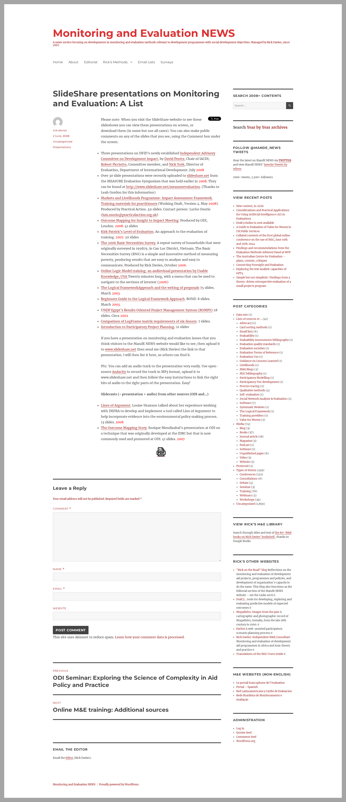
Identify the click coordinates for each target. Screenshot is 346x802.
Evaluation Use (249, 356)
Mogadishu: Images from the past (257, 612)
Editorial (90, 62)
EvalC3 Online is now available (255, 223)
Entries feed (243, 732)
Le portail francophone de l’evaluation (260, 683)
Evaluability (247, 335)
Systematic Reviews (252, 407)
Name (58, 569)
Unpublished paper (252, 453)
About (73, 62)
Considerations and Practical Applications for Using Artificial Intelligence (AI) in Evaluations (262, 214)
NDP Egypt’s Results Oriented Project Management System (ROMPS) (158, 310)
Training (245, 491)
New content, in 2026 (250, 206)
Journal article (249, 436)
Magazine (246, 441)
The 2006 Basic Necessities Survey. (128, 243)
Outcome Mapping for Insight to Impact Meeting (140, 220)
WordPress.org (245, 741)
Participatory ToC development (259, 382)
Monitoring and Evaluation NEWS (144, 33)
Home (58, 62)
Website (59, 608)
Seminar (245, 487)
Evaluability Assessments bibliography (264, 340)
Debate (244, 483)
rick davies (60, 130)
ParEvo (240, 628)
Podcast (245, 445)
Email (59, 588)
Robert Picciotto (114, 164)
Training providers (252, 415)
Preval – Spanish (247, 687)
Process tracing (250, 386)
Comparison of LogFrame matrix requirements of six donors (149, 321)
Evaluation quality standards (258, 344)
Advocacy (246, 323)
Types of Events (246, 470)
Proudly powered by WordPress (119, 784)
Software (245, 403)
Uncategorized (245, 504)
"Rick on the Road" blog (251, 570)
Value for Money (250, 420)
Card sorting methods (254, 327)
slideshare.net (198, 176)
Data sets (242, 314)
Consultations (248, 478)
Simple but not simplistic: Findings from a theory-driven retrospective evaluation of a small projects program (263, 282)
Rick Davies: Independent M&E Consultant (263, 637)
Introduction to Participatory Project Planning (137, 327)
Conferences (248, 474)
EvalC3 (240, 599)
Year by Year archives (267, 127)
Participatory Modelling (255, 377)
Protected (242, 466)
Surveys (167, 62)
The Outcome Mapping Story (124, 428)
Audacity (119, 372)
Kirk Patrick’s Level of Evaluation (127, 232)
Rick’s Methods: (115, 62)
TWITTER (285, 160)
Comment (62, 508)
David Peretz (174, 159)
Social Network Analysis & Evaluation (263, 398)
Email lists (246, 331)
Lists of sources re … (249, 319)
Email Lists (146, 62)
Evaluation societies (252, 348)
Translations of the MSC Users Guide (259, 654)
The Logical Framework (255, 411)
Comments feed (246, 737)
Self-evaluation (249, 394)
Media (240, 424)
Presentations (62, 147)
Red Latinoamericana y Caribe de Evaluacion (264, 691)
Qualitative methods (252, 390)
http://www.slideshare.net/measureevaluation (163, 187)
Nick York (176, 164)
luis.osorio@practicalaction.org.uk (129, 215)
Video (243, 457)
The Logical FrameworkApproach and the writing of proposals (150, 288)
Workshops (247, 499)
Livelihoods (247, 365)
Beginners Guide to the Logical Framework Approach (143, 299)
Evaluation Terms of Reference (259, 352)
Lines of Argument (116, 405)
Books (244, 432)
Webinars (246, 495)
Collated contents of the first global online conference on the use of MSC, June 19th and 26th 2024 (263, 240)
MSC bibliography (251, 373)
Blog (242, 428)
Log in (240, 728)
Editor (69, 758)
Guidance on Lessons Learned (259, 361)
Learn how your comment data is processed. (150, 637)
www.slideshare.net (120, 349)
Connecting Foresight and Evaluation (260, 265)
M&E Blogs (247, 369)
